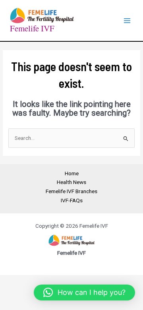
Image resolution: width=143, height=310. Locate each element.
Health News (71, 182)
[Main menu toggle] (127, 20)
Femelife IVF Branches (71, 191)
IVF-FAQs (72, 200)
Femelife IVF (32, 28)
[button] (84, 292)
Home (72, 173)
